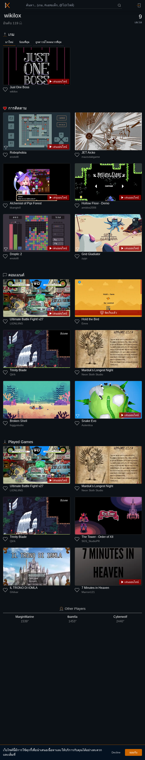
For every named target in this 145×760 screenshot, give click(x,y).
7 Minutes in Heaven (95, 587)
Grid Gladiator (91, 254)
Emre (85, 323)
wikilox (14, 91)
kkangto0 (15, 207)
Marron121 (88, 592)
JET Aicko (88, 152)
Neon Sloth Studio (92, 374)
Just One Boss (19, 87)
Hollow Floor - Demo (95, 203)
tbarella (72, 619)
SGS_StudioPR (91, 541)
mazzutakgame (91, 156)
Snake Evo (89, 421)
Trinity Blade (18, 370)
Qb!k (12, 374)
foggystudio (17, 425)
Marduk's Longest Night (97, 370)
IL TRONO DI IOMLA (24, 587)
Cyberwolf (120, 619)
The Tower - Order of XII (97, 536)
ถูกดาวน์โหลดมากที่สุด (48, 42)
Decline (116, 752)
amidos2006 (89, 207)
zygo (84, 258)
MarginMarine (24, 619)
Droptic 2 (16, 254)
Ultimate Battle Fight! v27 (26, 319)
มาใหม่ (9, 42)
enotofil (14, 156)
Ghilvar (14, 592)
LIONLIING (16, 323)
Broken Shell (18, 421)
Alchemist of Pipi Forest (26, 203)
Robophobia (18, 152)
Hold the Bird (90, 319)
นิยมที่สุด (24, 42)
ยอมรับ (133, 752)
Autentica (87, 425)
